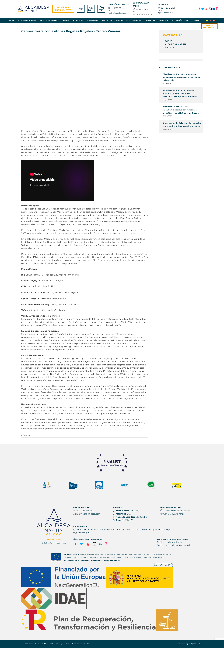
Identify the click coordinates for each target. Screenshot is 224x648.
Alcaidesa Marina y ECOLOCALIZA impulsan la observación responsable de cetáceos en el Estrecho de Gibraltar (181, 110)
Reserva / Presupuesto (63, 8)
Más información (162, 565)
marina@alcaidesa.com (118, 13)
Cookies (87, 644)
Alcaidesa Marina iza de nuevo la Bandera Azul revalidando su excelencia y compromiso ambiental (180, 93)
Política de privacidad (73, 644)
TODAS (168, 41)
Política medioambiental (169, 542)
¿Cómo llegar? (82, 532)
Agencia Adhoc (197, 644)
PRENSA (169, 47)
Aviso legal (59, 644)
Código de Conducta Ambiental (173, 545)
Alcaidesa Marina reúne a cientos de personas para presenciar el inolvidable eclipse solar (181, 77)
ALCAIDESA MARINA (175, 44)
